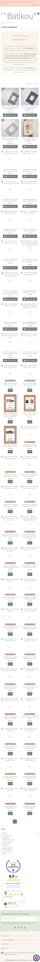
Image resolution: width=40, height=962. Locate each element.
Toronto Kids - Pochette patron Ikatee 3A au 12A (10, 170)
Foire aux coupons (7, 841)
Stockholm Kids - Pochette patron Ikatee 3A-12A (30, 505)
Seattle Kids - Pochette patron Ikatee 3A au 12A (10, 505)
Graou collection (7, 850)
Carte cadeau (6, 843)
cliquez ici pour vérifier (10, 954)
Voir (10, 390)
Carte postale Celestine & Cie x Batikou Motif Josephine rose (29, 139)
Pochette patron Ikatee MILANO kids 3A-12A (29, 627)
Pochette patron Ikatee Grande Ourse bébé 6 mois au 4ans (10, 567)
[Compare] (17, 90)
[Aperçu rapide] (17, 97)
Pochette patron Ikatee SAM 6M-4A (30, 717)
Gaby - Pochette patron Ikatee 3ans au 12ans (10, 384)
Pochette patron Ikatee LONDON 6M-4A (29, 747)
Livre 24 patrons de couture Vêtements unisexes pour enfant (10, 536)
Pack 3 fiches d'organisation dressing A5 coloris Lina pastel (10, 139)
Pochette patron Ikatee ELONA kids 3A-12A (10, 657)
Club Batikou (6, 838)
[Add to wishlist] (17, 94)
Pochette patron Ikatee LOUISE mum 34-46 (10, 717)
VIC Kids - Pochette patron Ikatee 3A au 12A (29, 414)
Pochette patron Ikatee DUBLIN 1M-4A (10, 747)
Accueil (3, 829)
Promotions (5, 845)
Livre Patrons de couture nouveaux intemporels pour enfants (10, 353)
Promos (4, 854)
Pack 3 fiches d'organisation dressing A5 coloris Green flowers (10, 108)
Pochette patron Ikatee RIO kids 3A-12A (10, 597)
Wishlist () (36, 5)
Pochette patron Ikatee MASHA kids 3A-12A (10, 230)
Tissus (4, 832)
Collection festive (7, 847)
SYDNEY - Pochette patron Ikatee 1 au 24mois (29, 230)
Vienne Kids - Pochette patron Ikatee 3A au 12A (10, 445)
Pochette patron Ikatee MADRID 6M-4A (10, 777)
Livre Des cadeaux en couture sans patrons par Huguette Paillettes (29, 536)
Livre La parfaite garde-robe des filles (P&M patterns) (30, 322)
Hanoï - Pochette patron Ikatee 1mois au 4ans (30, 384)
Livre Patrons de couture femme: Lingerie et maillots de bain (30, 260)
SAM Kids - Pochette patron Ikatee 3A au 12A (30, 475)
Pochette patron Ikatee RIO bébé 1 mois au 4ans (30, 566)
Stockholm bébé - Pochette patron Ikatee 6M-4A (10, 200)
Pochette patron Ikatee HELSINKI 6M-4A (29, 777)
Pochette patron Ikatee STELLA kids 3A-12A (29, 657)
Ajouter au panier (11, 115)
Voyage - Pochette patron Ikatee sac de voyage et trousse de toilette (10, 415)
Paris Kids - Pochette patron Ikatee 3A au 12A (10, 259)
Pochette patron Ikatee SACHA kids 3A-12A (29, 597)
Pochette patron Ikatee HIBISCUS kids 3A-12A (29, 291)
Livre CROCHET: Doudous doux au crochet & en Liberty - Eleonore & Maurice (10, 292)
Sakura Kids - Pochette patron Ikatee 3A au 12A (30, 445)
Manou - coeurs (7, 852)
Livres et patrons (7, 836)
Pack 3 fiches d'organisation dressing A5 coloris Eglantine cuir (29, 108)
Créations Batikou (7, 848)
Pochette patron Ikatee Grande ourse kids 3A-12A (29, 200)
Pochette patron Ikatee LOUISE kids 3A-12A (10, 687)
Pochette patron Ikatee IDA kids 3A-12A (10, 627)
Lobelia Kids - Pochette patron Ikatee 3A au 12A (30, 170)
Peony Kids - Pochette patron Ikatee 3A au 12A (10, 475)
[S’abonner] (37, 918)
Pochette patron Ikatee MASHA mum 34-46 (10, 322)
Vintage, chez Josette (8, 839)
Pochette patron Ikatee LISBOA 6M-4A (29, 807)
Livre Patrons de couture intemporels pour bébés (30, 352)
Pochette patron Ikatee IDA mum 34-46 (30, 687)
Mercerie (4, 834)
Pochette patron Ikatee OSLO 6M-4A (10, 807)
